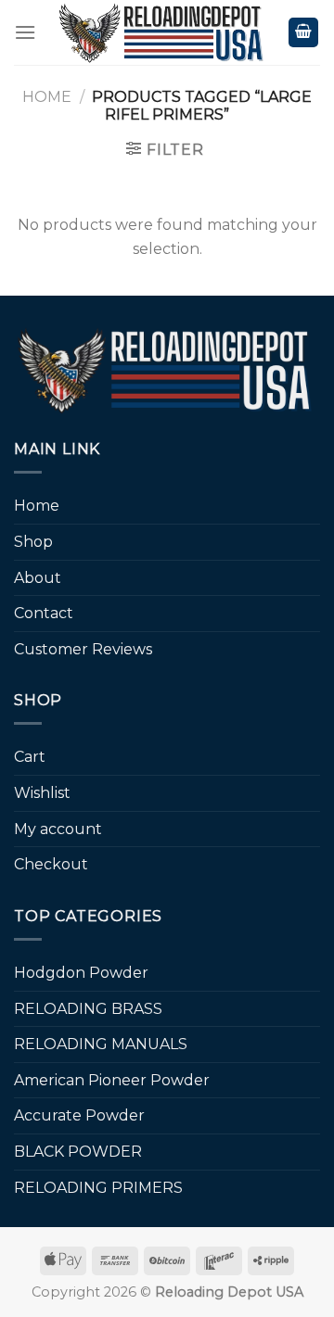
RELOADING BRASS (88, 1009)
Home (46, 97)
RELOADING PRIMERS (98, 1188)
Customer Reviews (83, 649)
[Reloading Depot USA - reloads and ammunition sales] (162, 32)
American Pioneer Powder (112, 1080)
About (37, 578)
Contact (43, 613)
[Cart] (303, 33)
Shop (33, 542)
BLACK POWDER (78, 1151)
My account (58, 829)
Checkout (51, 864)
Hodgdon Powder (81, 972)
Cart (29, 757)
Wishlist (42, 793)
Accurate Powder (79, 1115)
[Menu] (25, 32)
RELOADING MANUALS (100, 1044)
